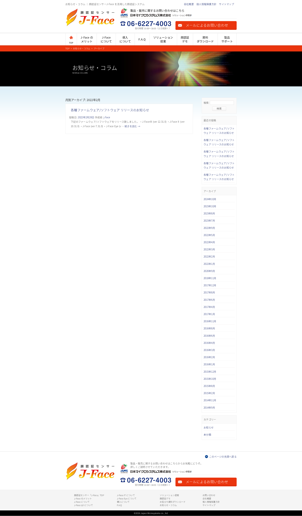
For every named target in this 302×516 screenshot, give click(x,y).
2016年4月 (209, 343)
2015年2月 (209, 393)
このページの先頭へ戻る (223, 456)
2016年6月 (209, 335)
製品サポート (227, 39)
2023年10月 (210, 206)
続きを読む (132, 126)
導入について (125, 39)
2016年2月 (209, 357)
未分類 (207, 434)
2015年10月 (210, 378)
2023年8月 (209, 213)
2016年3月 (209, 350)
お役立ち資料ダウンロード (172, 501)
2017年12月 (210, 285)
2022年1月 (209, 264)
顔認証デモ (185, 39)
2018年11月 (210, 278)
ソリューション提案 (163, 39)
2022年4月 (209, 242)
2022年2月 (209, 256)
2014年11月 (210, 400)
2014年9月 (209, 407)
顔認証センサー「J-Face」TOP (89, 495)
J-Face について (82, 501)
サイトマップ (226, 4)
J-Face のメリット (87, 39)
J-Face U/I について (83, 505)
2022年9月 (209, 228)
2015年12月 (210, 371)
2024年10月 (210, 199)
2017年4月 (209, 307)
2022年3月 (209, 249)
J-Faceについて (106, 39)
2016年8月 (209, 328)
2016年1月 (209, 364)
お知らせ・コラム (168, 505)
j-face (107, 117)
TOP (71, 42)
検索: (206, 102)
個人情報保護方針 (206, 4)
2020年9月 (209, 271)
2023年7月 (209, 220)
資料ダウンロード (205, 39)
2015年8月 (209, 386)
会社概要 (189, 4)
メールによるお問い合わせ (207, 25)
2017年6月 (209, 299)
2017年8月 (209, 292)
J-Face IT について (126, 495)
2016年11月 (210, 321)
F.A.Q (142, 39)
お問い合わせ (209, 495)
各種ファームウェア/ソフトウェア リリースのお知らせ (110, 110)
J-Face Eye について (126, 498)
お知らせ (209, 427)
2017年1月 (209, 314)
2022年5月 (209, 235)
